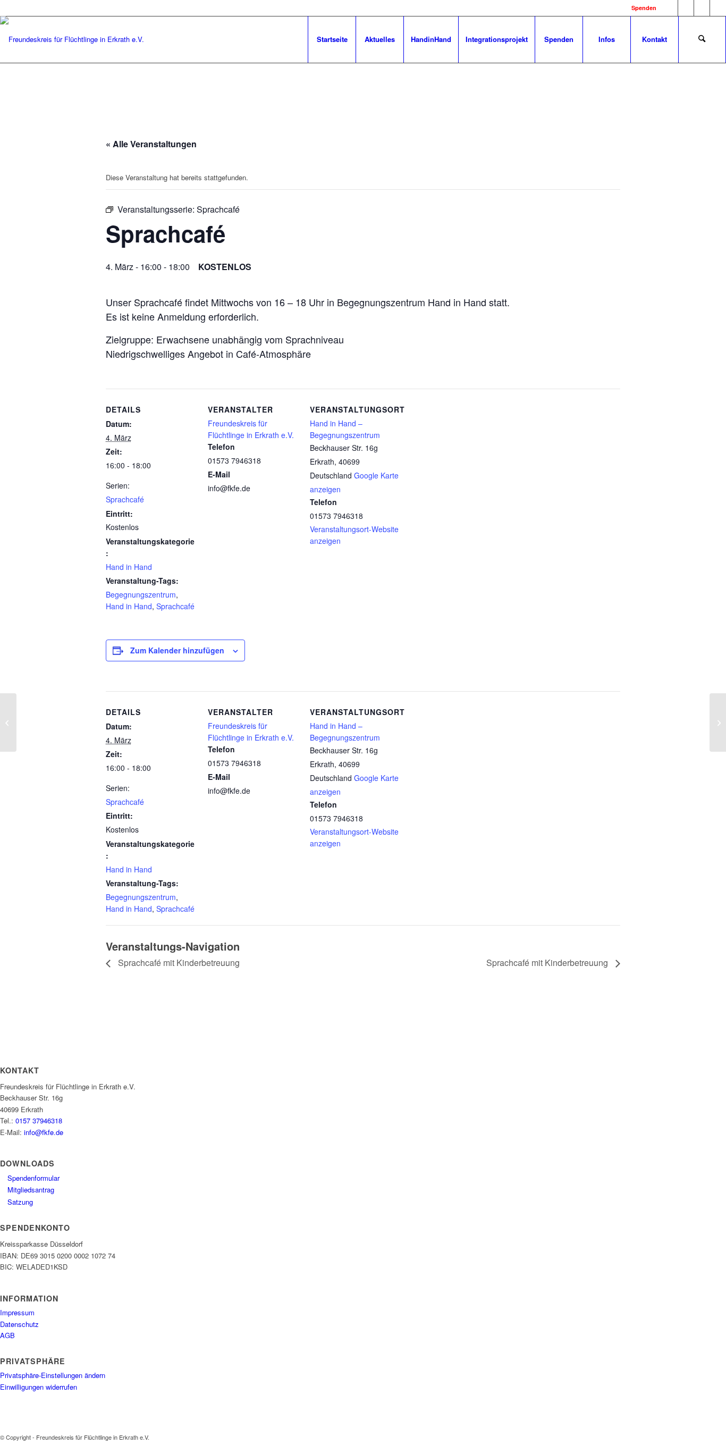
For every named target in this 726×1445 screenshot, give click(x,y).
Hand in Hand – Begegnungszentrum (345, 429)
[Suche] (702, 39)
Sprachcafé (125, 499)
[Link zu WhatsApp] (702, 8)
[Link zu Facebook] (670, 8)
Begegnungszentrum (141, 594)
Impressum (17, 1312)
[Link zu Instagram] (686, 8)
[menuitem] (332, 39)
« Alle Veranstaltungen (151, 144)
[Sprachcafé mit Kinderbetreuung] (8, 722)
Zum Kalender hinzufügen (177, 650)
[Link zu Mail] (718, 8)
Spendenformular (32, 1178)
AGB (7, 1335)
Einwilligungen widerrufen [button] (38, 1387)
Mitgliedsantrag (29, 1189)
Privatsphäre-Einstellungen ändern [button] (52, 1375)
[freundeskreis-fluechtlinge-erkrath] (72, 47)
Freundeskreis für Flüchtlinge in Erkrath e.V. (251, 429)
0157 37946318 (38, 1120)
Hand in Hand (129, 566)
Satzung (19, 1202)
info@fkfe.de (43, 1132)
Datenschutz (19, 1324)
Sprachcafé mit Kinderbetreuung (178, 962)
